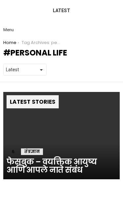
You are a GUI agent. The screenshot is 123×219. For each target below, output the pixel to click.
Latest (61, 10)
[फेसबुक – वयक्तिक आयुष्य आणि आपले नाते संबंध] (61, 135)
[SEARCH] (114, 24)
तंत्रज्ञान (32, 151)
